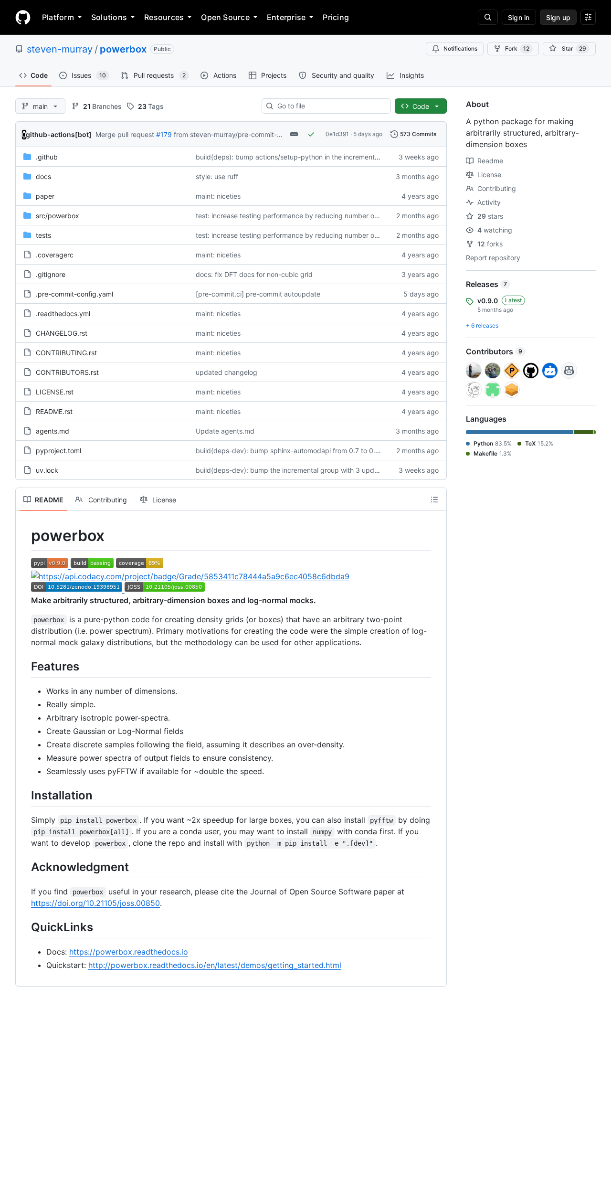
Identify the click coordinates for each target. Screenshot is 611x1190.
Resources (164, 17)
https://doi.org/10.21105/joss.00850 (95, 903)
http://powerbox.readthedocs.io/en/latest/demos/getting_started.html (214, 965)
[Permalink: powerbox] (24, 535)
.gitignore (50, 274)
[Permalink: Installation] (24, 795)
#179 (164, 134)
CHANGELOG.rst (61, 333)
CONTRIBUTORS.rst (67, 372)
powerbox (123, 49)
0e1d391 (337, 134)
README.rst (54, 411)
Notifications (460, 48)
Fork (517, 48)
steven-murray (60, 49)
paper (45, 196)
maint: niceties (218, 196)
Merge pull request (124, 134)
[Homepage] (23, 17)
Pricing (336, 17)
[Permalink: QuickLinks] (24, 927)
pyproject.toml (58, 450)
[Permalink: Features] (24, 666)
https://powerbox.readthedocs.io (128, 951)
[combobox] (330, 106)
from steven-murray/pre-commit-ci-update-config (252, 134)
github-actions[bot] (59, 134)
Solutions (109, 17)
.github (47, 157)
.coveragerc (55, 255)
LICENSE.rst (55, 392)
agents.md (52, 431)
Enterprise (286, 17)
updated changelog (226, 372)
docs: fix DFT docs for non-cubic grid (254, 274)
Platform (58, 17)
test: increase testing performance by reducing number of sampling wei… (310, 216)
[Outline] (434, 499)
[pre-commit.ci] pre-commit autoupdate (258, 294)
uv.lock (47, 470)
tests (43, 235)
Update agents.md (225, 431)
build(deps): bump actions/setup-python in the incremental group (298, 157)
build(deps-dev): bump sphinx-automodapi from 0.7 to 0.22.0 (292, 450)
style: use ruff (217, 176)
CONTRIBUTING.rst (66, 353)
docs (43, 176)
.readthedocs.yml (63, 313)
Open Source (225, 17)
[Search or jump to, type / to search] (488, 17)
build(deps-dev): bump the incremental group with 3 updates (292, 470)
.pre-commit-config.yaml (74, 294)
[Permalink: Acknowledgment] (24, 866)
